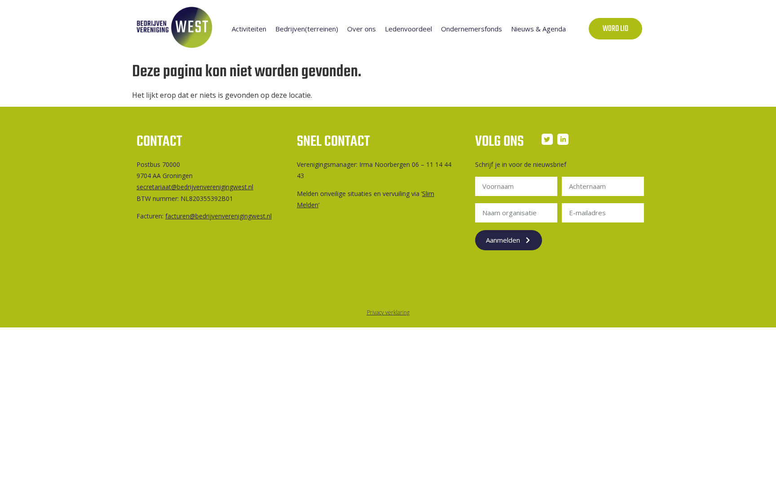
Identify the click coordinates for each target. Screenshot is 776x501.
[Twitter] (547, 139)
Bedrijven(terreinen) (306, 28)
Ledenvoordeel (408, 28)
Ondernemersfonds (471, 28)
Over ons (361, 28)
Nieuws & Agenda (538, 28)
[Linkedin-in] (563, 139)
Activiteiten (249, 28)
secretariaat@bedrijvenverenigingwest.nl (195, 187)
